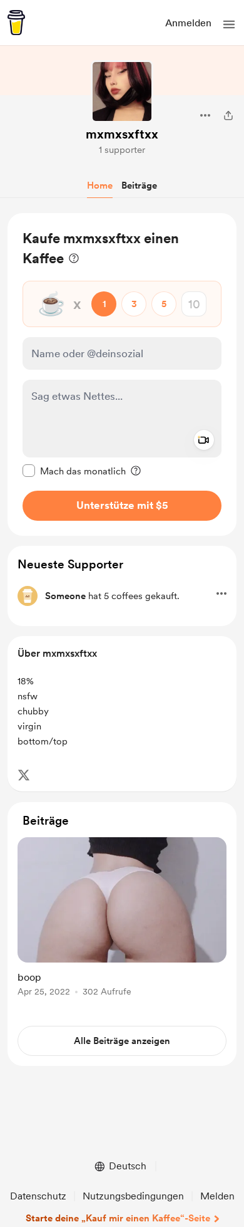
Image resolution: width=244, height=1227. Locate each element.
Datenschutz (38, 1196)
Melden (217, 1196)
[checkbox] (74, 470)
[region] (122, 374)
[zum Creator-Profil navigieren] (122, 91)
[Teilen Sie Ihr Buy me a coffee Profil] (228, 115)
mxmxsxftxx (122, 134)
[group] (122, 924)
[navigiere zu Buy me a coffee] (16, 22)
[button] (228, 24)
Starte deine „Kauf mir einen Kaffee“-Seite (118, 1218)
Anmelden (188, 23)
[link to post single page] (122, 919)
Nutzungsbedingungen (133, 1196)
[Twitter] (24, 775)
